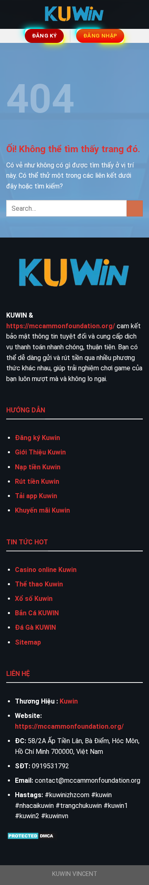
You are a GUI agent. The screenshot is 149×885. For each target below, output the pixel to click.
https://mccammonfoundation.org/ (60, 326)
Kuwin (69, 701)
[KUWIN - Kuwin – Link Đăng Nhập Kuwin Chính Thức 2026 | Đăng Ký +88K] (74, 14)
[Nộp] (135, 208)
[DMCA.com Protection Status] (31, 835)
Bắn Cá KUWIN (37, 613)
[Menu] (11, 14)
